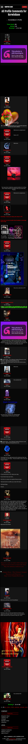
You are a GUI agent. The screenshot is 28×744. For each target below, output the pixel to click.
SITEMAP (3, 719)
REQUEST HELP (5, 716)
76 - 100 (15, 707)
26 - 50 (6, 707)
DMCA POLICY (4, 733)
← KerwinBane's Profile (14, 20)
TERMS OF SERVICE (6, 730)
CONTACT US (4, 717)
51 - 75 (10, 707)
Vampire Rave (12, 738)
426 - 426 (25, 707)
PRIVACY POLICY (5, 731)
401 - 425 (19, 707)
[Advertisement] (14, 1)
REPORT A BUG (5, 720)
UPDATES (3, 722)
